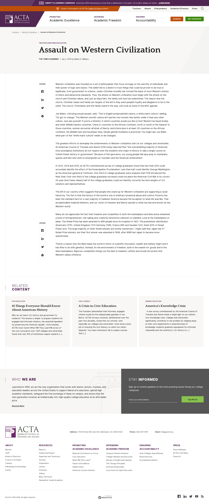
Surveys (42, 460)
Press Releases (179, 450)
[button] (64, 19)
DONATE (177, 19)
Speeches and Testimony (49, 456)
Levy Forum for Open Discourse (119, 470)
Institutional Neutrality (115, 467)
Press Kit (177, 456)
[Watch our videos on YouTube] (196, 496)
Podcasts (43, 470)
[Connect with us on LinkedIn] (185, 496)
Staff (7, 453)
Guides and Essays (47, 453)
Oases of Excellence (81, 463)
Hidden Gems (78, 467)
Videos (42, 473)
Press (194, 8)
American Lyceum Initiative (83, 470)
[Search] (202, 8)
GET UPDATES (194, 19)
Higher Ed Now (94, 8)
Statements (44, 463)
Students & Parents (179, 8)
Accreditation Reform (148, 460)
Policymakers (160, 8)
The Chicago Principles (115, 463)
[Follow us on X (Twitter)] (190, 496)
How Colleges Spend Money (151, 453)
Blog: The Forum (45, 477)
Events (8, 470)
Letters (42, 467)
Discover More (18, 406)
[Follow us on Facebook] (179, 496)
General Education (153, 301)
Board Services (146, 457)
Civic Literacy (84, 301)
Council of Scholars (13, 460)
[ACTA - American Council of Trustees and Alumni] (20, 19)
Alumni (148, 8)
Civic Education (18, 301)
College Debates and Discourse (119, 457)
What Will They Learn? (81, 460)
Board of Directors (13, 456)
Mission (8, 450)
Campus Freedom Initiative (117, 453)
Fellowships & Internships (15, 467)
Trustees (136, 8)
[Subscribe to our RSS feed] (202, 496)
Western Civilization (29, 32)
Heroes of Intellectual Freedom (119, 460)
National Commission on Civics (85, 453)
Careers (8, 463)
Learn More (164, 3)
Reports (42, 450)
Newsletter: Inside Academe (51, 480)
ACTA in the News (180, 453)
